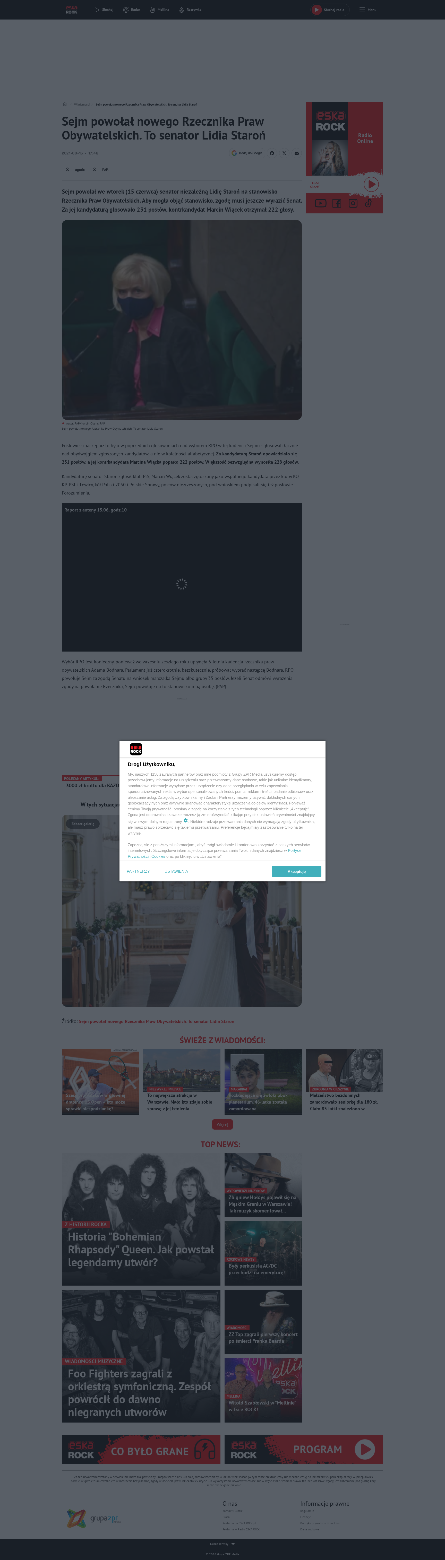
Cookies (158, 856)
